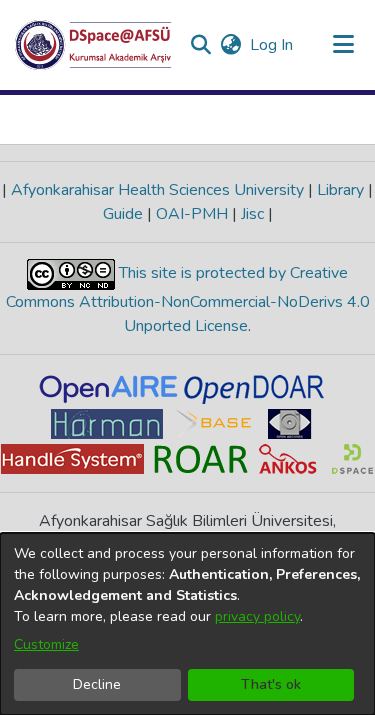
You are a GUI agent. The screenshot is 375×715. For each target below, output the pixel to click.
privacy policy (257, 616)
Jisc (252, 214)
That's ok (271, 684)
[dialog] (187, 624)
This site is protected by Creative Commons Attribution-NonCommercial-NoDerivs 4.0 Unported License (188, 299)
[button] (93, 45)
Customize (46, 644)
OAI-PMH (192, 214)
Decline (97, 684)
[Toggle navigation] (343, 45)
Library (340, 190)
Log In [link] (272, 45)
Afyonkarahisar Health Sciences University (157, 190)
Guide (125, 214)
